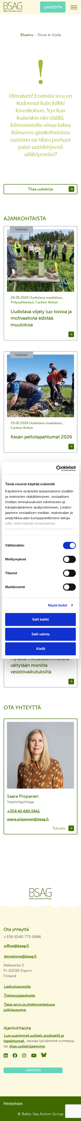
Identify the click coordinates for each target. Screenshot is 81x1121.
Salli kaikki (40, 619)
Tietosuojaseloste (19, 995)
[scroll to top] (68, 1104)
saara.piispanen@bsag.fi (28, 819)
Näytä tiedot (57, 605)
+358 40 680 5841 (23, 811)
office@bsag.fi (16, 945)
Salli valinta (41, 634)
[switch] (69, 559)
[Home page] (40, 894)
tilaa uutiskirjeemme (27, 1046)
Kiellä (40, 649)
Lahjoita (53, 6)
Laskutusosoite (17, 986)
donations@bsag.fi (20, 956)
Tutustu (59, 828)
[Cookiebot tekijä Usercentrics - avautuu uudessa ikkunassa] (57, 468)
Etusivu (26, 34)
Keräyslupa (13, 1103)
